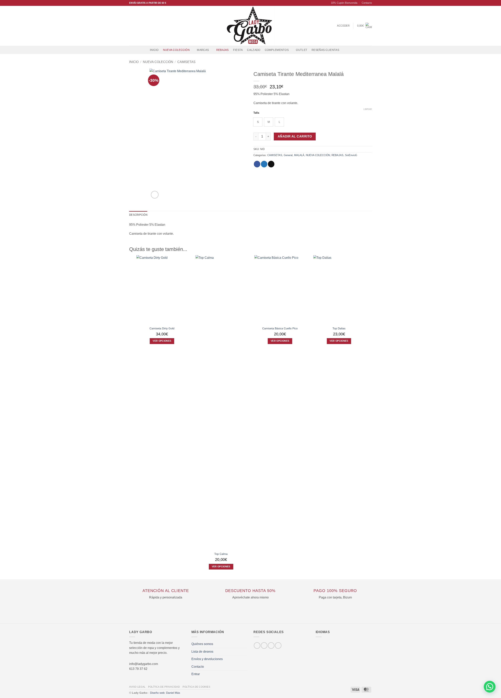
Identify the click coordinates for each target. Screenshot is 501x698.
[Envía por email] (271, 164)
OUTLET (301, 49)
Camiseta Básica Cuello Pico (280, 328)
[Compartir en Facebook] (257, 164)
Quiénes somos (202, 644)
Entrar (195, 674)
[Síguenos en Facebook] (131, 26)
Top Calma (221, 553)
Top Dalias (338, 328)
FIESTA (238, 49)
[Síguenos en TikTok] (141, 26)
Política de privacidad (164, 686)
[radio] (257, 122)
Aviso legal (137, 686)
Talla (256, 112)
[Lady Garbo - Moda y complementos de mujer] (250, 26)
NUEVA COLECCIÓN (176, 49)
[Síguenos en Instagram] (136, 26)
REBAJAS (222, 49)
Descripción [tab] (138, 214)
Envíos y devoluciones (207, 659)
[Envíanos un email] (147, 26)
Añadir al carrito (295, 136)
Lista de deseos (202, 651)
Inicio (154, 49)
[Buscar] (345, 50)
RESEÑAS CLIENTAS (325, 49)
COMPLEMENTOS (277, 49)
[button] (342, 3)
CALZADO (253, 49)
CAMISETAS (186, 62)
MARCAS (203, 49)
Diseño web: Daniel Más (165, 692)
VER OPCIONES (162, 341)
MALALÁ (299, 155)
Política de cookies (196, 686)
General (288, 155)
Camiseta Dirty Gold (162, 328)
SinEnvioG (351, 155)
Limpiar (367, 109)
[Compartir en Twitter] (264, 164)
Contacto (367, 2)
